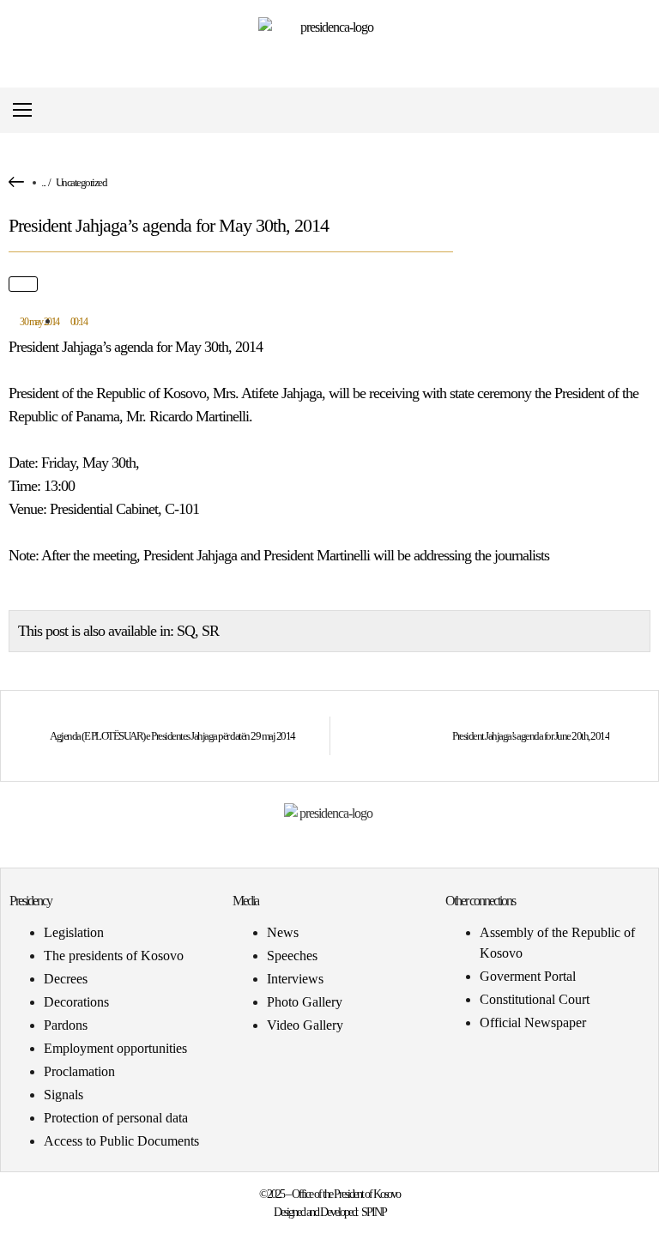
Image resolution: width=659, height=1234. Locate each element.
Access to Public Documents (121, 1141)
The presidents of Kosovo (114, 955)
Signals (63, 1094)
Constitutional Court (534, 999)
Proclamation (79, 1071)
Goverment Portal (528, 976)
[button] (636, 110)
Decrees (66, 978)
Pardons (66, 1025)
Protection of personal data (116, 1117)
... (43, 182)
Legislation (74, 932)
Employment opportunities (115, 1048)
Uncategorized (81, 182)
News (283, 932)
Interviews (295, 978)
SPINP (373, 1212)
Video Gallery (305, 1025)
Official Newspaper (533, 1022)
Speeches (292, 955)
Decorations (76, 1002)
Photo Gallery (304, 1002)
